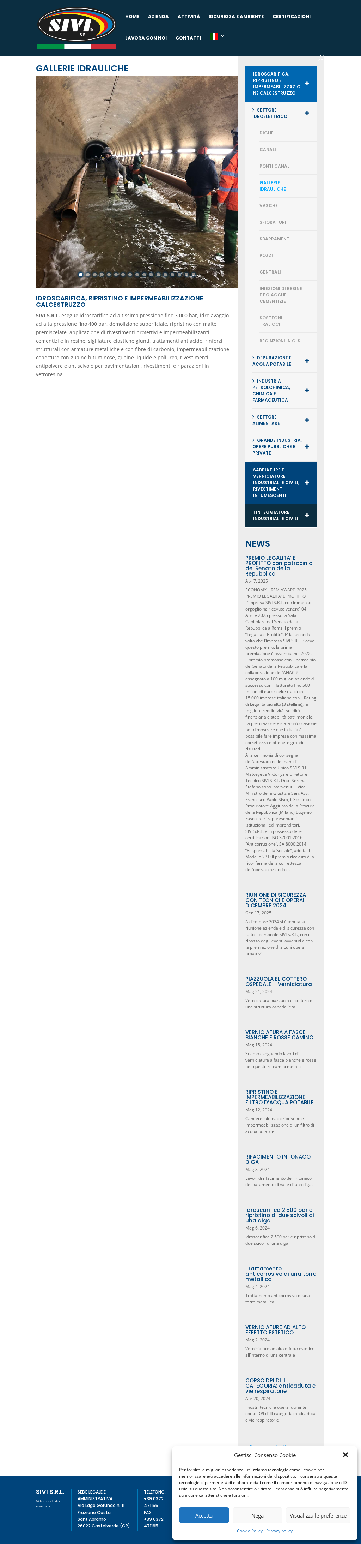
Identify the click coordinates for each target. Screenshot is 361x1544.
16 (186, 274)
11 (151, 274)
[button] (346, 1455)
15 (179, 274)
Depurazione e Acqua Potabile (272, 361)
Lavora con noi (146, 38)
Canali (267, 149)
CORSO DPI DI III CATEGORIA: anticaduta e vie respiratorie (280, 1386)
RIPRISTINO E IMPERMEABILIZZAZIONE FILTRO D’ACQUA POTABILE (279, 1097)
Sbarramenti (275, 239)
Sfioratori (272, 222)
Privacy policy (279, 1531)
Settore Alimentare (266, 420)
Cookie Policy (250, 1531)
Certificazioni (292, 17)
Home (132, 17)
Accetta (204, 1515)
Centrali (270, 272)
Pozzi (266, 255)
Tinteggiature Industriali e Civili (275, 515)
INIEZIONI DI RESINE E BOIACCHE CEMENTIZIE (280, 295)
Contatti (188, 38)
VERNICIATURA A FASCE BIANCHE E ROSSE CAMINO (279, 1034)
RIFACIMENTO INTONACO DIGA (278, 1159)
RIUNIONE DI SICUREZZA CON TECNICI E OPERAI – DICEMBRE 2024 (277, 900)
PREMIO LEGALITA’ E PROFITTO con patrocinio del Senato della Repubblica (278, 565)
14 (172, 274)
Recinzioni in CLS (279, 341)
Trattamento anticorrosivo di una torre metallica (280, 1274)
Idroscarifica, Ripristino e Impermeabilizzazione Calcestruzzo (276, 83)
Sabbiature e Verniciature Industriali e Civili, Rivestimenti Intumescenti (276, 482)
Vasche (268, 206)
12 (158, 274)
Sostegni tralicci (270, 321)
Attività (189, 17)
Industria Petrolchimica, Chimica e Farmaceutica (271, 390)
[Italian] (217, 44)
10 (144, 274)
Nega (257, 1515)
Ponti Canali (275, 166)
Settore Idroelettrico (269, 113)
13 (165, 274)
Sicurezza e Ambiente (236, 17)
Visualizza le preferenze (318, 1515)
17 (193, 274)
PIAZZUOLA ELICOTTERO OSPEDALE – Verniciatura (278, 981)
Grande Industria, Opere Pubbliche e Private (277, 446)
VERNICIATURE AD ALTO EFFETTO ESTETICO (275, 1329)
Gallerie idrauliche (272, 186)
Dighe (266, 133)
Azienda (158, 17)
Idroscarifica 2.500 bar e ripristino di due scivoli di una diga (279, 1215)
